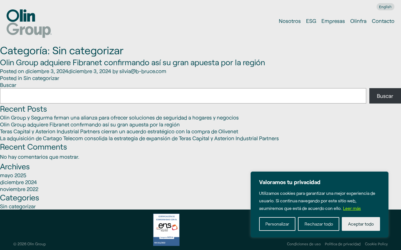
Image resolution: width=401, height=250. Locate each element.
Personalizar (277, 223)
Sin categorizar (41, 78)
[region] (319, 204)
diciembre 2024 (18, 182)
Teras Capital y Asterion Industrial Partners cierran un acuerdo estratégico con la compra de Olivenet (119, 131)
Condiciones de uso (304, 244)
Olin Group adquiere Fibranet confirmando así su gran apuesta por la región (132, 62)
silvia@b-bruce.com (142, 71)
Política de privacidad (343, 244)
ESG (311, 21)
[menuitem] (385, 6)
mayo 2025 (13, 175)
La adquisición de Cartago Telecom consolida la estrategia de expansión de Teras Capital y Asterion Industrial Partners (139, 138)
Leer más (352, 208)
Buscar (8, 85)
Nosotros (290, 21)
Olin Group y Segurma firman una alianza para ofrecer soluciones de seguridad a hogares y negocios (119, 117)
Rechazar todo (319, 223)
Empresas (333, 21)
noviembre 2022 (19, 189)
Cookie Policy (376, 244)
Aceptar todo (361, 223)
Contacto (383, 21)
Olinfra (358, 21)
